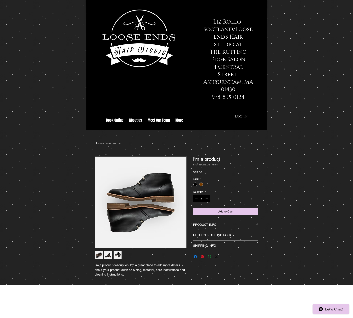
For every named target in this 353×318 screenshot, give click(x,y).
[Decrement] (196, 198)
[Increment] (207, 198)
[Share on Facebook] (195, 256)
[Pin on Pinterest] (202, 256)
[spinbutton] (201, 198)
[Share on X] (216, 256)
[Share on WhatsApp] (209, 256)
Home (99, 143)
